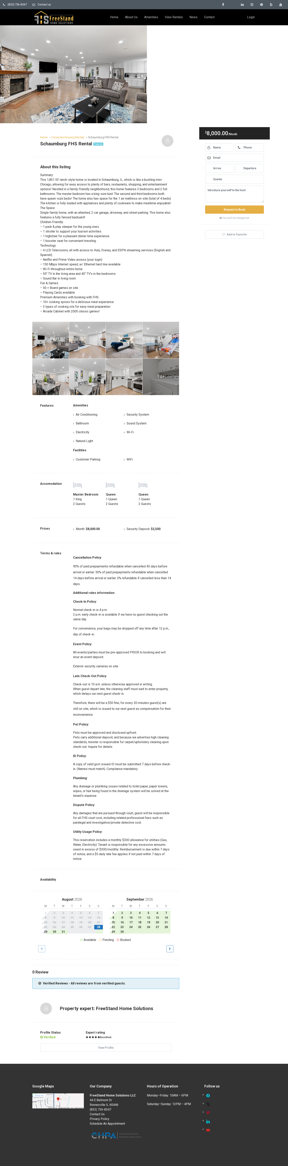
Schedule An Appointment (107, 1123)
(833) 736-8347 (17, 4)
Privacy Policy (99, 1119)
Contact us (44, 4)
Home (114, 17)
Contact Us (97, 1114)
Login (251, 17)
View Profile (106, 1047)
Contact (209, 17)
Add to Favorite (236, 234)
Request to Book (234, 209)
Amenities (151, 17)
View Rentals (174, 17)
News (193, 17)
